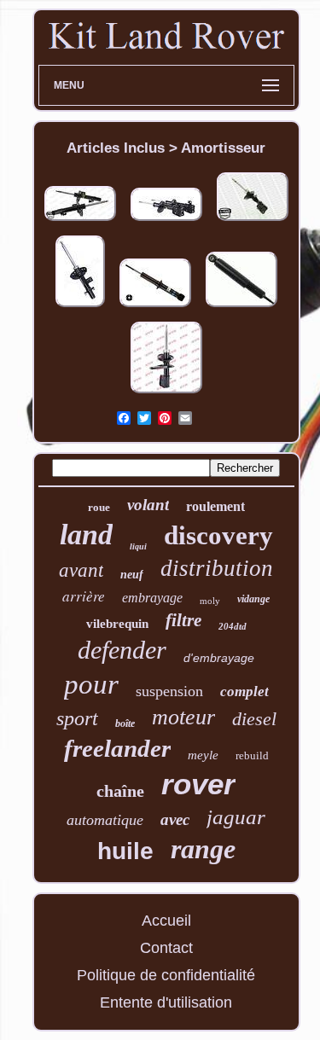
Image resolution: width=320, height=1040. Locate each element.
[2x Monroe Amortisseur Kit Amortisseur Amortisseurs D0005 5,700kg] (166, 220)
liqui (138, 546)
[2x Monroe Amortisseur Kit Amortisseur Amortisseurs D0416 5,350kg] (80, 220)
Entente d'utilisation (166, 1002)
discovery (218, 535)
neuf (131, 574)
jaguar (236, 816)
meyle (203, 755)
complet (244, 691)
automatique (105, 819)
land (86, 534)
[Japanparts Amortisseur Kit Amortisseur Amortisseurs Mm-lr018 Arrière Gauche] (80, 307)
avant (81, 570)
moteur (183, 717)
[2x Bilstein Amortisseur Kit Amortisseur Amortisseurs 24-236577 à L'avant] (155, 307)
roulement (215, 506)
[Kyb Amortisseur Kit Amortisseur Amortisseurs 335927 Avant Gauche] (166, 393)
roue (99, 507)
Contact (166, 947)
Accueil (166, 920)
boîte (125, 723)
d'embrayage (218, 658)
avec (174, 819)
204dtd (232, 626)
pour (91, 684)
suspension (169, 691)
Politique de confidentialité (166, 975)
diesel (254, 718)
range (203, 849)
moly (210, 601)
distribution (216, 568)
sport (77, 718)
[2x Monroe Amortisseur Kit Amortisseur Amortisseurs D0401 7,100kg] (253, 220)
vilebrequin (117, 623)
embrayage (152, 597)
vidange (253, 599)
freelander (117, 748)
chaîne (120, 790)
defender (122, 650)
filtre (183, 620)
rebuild (252, 755)
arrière (83, 596)
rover (198, 783)
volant (148, 505)
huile (125, 851)
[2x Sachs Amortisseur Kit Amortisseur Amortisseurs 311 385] (241, 307)
